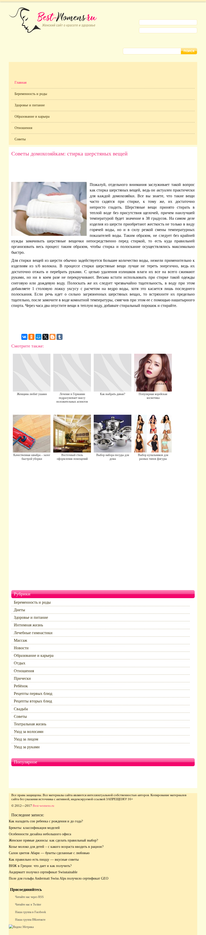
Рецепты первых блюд (33, 693)
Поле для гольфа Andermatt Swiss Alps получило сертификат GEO (58, 878)
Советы (20, 139)
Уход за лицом (26, 739)
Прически (22, 678)
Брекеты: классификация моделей (34, 828)
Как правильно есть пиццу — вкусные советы (44, 859)
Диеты (19, 610)
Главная (20, 82)
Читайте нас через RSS (29, 897)
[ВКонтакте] (24, 337)
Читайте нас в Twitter (28, 904)
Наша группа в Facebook (30, 912)
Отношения (23, 128)
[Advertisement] (103, 170)
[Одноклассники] (31, 337)
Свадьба (21, 709)
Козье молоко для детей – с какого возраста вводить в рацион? (56, 847)
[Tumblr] (60, 337)
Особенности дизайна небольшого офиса (40, 834)
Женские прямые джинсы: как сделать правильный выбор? (53, 840)
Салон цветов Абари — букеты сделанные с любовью (49, 853)
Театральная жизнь (30, 724)
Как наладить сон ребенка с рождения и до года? (46, 821)
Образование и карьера (32, 116)
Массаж (20, 640)
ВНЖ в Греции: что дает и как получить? (40, 866)
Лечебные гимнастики (33, 633)
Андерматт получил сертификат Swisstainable (43, 872)
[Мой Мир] (38, 337)
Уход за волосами (28, 731)
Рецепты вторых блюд (33, 701)
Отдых (19, 663)
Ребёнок (21, 686)
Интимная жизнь (28, 625)
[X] (45, 337)
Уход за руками (27, 747)
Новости (21, 648)
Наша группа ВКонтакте (30, 919)
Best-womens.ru (43, 806)
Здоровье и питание (30, 105)
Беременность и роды (31, 94)
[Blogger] (52, 337)
